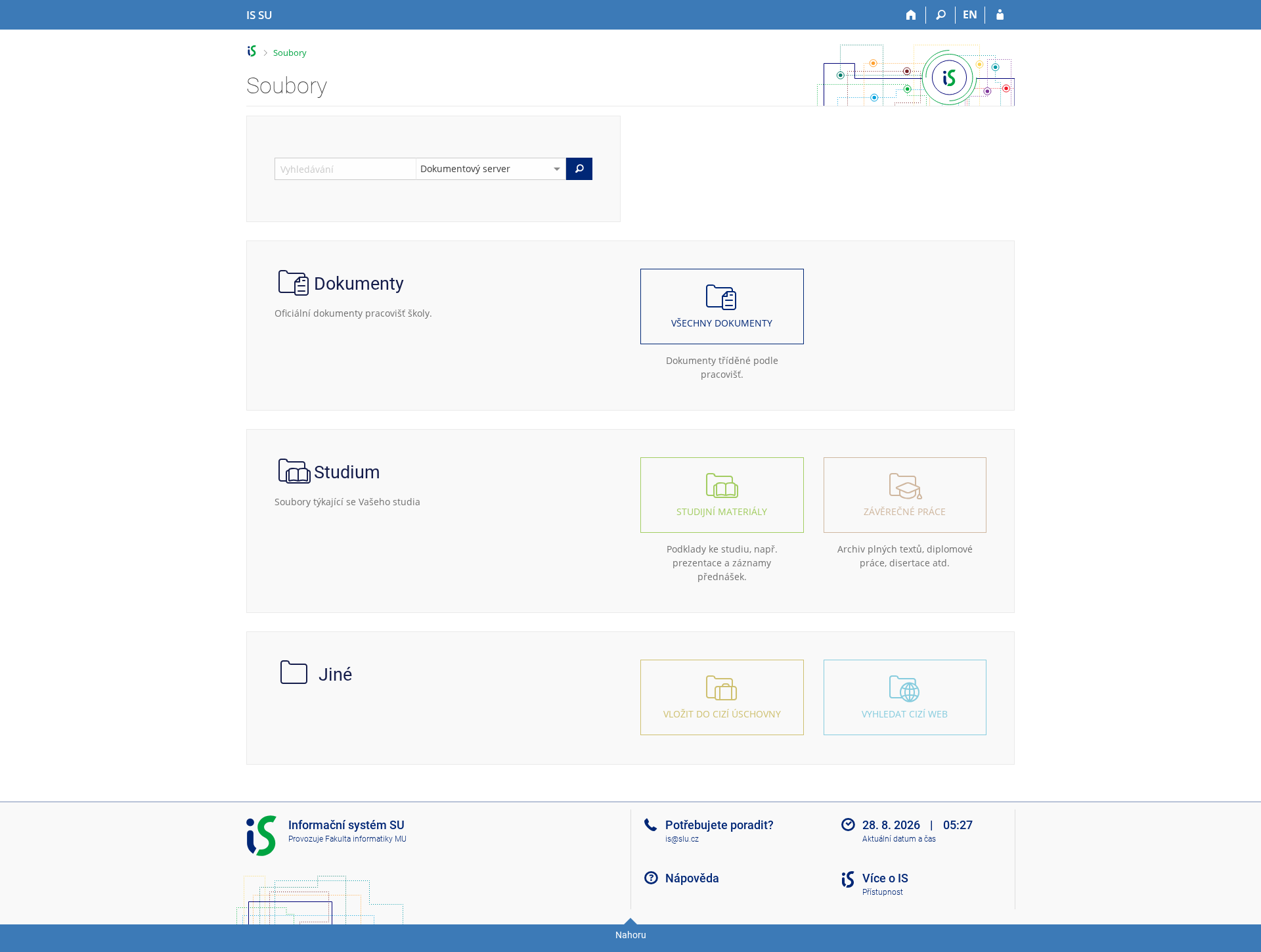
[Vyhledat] (579, 169)
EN (970, 14)
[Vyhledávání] (941, 15)
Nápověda (692, 878)
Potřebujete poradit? (719, 825)
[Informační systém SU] (251, 51)
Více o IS (885, 878)
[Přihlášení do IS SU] (1000, 15)
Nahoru (630, 935)
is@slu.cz (682, 839)
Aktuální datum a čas (899, 839)
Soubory (290, 52)
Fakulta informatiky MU (366, 839)
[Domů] (911, 15)
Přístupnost (882, 892)
